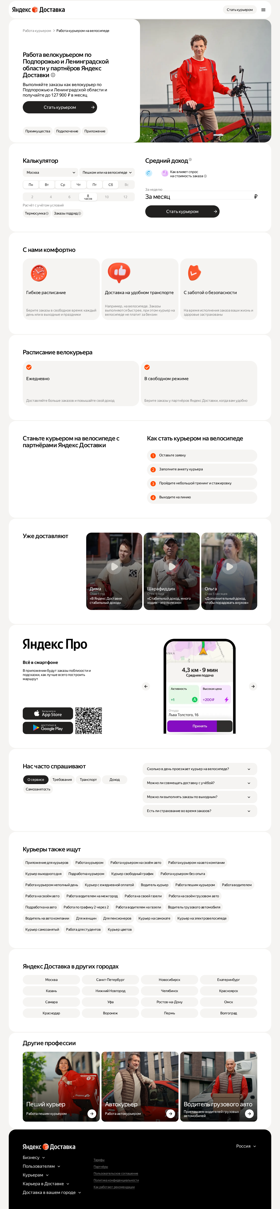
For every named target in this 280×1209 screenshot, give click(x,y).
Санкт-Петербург (110, 980)
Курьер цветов (120, 929)
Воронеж (110, 1013)
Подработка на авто (41, 907)
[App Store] (48, 713)
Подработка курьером (86, 874)
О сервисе (36, 780)
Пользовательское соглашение (116, 1173)
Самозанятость (38, 789)
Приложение (94, 131)
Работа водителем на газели (138, 907)
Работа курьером (37, 31)
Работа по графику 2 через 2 (86, 907)
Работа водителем (237, 885)
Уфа (110, 1002)
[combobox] (48, 172)
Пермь (169, 1013)
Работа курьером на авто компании (196, 863)
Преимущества (37, 131)
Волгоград (228, 1013)
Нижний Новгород (110, 991)
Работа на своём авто (42, 896)
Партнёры (101, 1166)
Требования (62, 780)
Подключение (67, 131)
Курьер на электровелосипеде (202, 918)
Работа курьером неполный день (51, 885)
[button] (200, 769)
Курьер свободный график (132, 874)
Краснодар (51, 1013)
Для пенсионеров (117, 918)
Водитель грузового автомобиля (194, 907)
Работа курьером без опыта (183, 874)
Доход (115, 780)
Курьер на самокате (154, 918)
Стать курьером (240, 10)
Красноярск (228, 991)
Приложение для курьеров (46, 863)
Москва (51, 980)
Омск (228, 1002)
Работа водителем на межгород (92, 896)
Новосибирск (169, 980)
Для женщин (86, 918)
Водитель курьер (154, 885)
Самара (51, 1002)
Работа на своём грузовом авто (194, 896)
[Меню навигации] (263, 9)
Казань (51, 991)
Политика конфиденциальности (116, 1180)
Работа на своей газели (143, 896)
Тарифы (99, 1160)
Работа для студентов (83, 929)
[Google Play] (48, 728)
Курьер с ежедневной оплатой (109, 885)
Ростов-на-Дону (170, 1002)
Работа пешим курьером (195, 885)
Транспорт (88, 780)
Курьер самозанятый (42, 929)
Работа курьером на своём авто (135, 863)
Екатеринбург (228, 980)
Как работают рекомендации (114, 1187)
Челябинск (169, 991)
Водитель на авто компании (47, 918)
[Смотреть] (114, 571)
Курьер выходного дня (43, 874)
